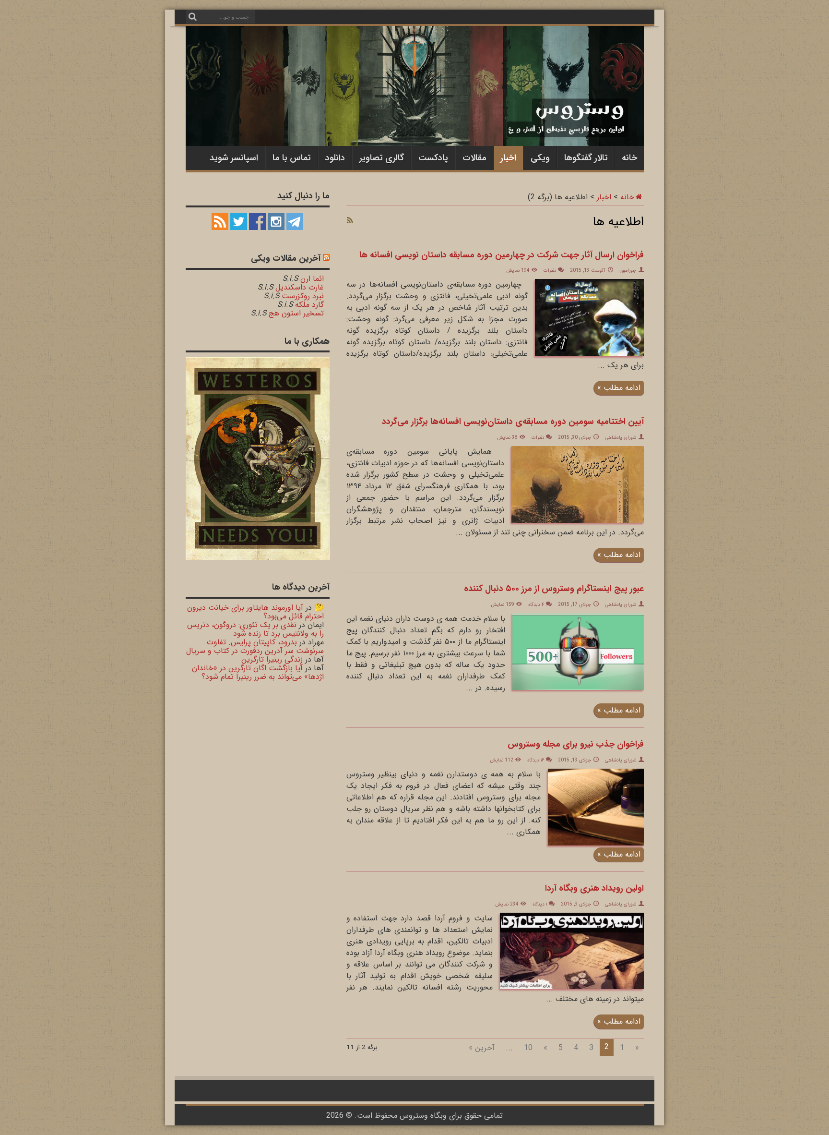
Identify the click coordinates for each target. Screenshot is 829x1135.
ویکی (540, 158)
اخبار (508, 158)
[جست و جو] (193, 17)
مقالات (474, 158)
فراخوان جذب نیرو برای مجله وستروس (576, 744)
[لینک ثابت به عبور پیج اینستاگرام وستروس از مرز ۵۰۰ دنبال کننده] (578, 688)
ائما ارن (312, 279)
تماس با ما (291, 158)
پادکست (433, 158)
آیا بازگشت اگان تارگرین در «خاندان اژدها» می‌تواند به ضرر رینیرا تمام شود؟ (258, 672)
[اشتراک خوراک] (350, 219)
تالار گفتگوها (586, 158)
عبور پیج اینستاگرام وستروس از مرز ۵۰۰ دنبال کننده (554, 588)
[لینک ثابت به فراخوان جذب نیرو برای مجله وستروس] (596, 843)
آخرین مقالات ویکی (285, 258)
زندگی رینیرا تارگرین (272, 659)
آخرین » (482, 1048)
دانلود (335, 158)
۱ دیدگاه (540, 904)
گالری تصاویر (381, 158)
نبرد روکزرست (303, 296)
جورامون (627, 270)
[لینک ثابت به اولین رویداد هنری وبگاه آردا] (572, 987)
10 (528, 1048)
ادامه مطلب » (618, 388)
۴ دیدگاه (536, 604)
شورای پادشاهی (620, 437)
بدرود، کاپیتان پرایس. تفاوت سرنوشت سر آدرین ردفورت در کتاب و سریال (255, 646)
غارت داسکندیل (299, 287)
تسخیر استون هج (296, 313)
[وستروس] (415, 126)
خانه (629, 158)
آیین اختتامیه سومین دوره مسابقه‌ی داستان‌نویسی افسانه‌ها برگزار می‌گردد (513, 421)
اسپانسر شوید (234, 158)
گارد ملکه (309, 305)
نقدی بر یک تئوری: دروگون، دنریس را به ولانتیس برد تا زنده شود (255, 629)
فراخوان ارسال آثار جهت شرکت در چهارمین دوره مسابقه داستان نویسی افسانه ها (501, 255)
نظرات (550, 270)
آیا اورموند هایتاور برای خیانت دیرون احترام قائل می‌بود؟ (255, 612)
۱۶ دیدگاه (535, 760)
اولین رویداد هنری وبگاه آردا (594, 888)
